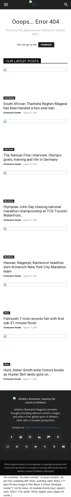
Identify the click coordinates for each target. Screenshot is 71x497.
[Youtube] (63, 446)
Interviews (8, 149)
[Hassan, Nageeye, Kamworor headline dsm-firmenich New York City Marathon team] (35, 242)
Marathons (8, 201)
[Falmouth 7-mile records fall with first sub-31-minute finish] (35, 298)
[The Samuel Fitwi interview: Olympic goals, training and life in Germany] (35, 135)
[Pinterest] (57, 437)
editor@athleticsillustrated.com (42, 427)
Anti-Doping (9, 98)
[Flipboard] (20, 437)
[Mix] (48, 437)
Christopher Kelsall (12, 112)
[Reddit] (7, 446)
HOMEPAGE (46, 45)
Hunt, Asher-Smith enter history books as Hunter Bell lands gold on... (33, 372)
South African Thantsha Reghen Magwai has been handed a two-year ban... (35, 106)
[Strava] (44, 446)
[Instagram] (30, 437)
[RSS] (16, 446)
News (6, 313)
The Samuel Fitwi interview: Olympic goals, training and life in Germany (32, 157)
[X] (54, 446)
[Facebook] (11, 437)
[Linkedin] (39, 437)
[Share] (26, 446)
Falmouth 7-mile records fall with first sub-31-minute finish (33, 321)
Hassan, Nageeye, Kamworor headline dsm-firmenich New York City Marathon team (34, 267)
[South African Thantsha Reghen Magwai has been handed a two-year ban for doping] (35, 83)
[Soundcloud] (35, 446)
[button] (5, 4)
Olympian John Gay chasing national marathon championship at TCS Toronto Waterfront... (35, 211)
